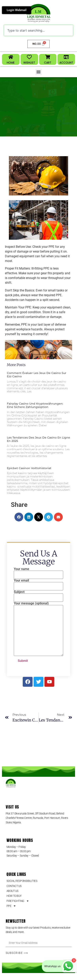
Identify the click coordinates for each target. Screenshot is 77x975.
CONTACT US (14, 886)
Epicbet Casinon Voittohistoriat (29, 468)
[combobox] (38, 30)
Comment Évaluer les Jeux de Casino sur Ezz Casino (36, 374)
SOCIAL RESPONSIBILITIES (22, 880)
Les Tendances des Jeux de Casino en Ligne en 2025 (38, 439)
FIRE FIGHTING (15, 901)
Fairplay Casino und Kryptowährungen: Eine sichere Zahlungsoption (35, 405)
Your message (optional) (31, 603)
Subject (19, 592)
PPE (9, 905)
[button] (38, 72)
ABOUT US (12, 890)
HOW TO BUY (14, 895)
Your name (21, 569)
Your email (21, 580)
